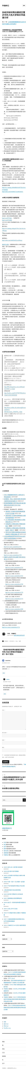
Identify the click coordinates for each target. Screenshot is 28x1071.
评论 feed (6, 1026)
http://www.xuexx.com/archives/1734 (11, 627)
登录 (5, 1022)
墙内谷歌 (6, 850)
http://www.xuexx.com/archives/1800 (14, 609)
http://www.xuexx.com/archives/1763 (14, 576)
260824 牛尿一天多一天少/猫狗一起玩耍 (14, 881)
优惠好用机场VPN (7, 828)
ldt (4, 984)
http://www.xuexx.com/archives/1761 (13, 546)
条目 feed (6, 1024)
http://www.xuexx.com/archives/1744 (14, 567)
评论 (3, 710)
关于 (3, 1063)
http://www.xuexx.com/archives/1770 (14, 592)
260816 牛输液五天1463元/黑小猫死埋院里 (15, 925)
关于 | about (11, 978)
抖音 (5, 842)
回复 (4, 673)
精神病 (4, 1056)
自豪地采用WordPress (11, 1068)
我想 (3, 1041)
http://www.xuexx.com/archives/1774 (14, 598)
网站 (3, 747)
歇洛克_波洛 (5, 244)
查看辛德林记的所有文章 (19, 635)
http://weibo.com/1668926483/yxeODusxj (12, 240)
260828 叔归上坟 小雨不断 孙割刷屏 (13, 867)
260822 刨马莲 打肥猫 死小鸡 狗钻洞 (13, 894)
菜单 (24, 5)
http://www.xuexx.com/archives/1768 (14, 584)
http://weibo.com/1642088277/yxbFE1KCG (12, 191)
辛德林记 (5, 5)
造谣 (20, 641)
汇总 (3, 1052)
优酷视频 (6, 853)
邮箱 (3, 740)
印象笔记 (6, 855)
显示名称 (4, 732)
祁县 (3, 1049)
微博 (5, 848)
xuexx (7, 679)
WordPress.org (7, 1028)
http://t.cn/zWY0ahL (7, 218)
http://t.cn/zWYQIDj (7, 220)
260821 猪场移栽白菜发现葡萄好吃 (13, 898)
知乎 (5, 846)
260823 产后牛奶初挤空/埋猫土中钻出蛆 (14, 886)
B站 (5, 844)
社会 (17, 641)
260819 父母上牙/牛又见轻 (10, 908)
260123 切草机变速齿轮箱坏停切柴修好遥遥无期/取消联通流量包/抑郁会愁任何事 (15, 999)
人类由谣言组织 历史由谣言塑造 (12, 890)
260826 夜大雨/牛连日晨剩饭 (11, 871)
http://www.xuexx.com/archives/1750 (13, 555)
